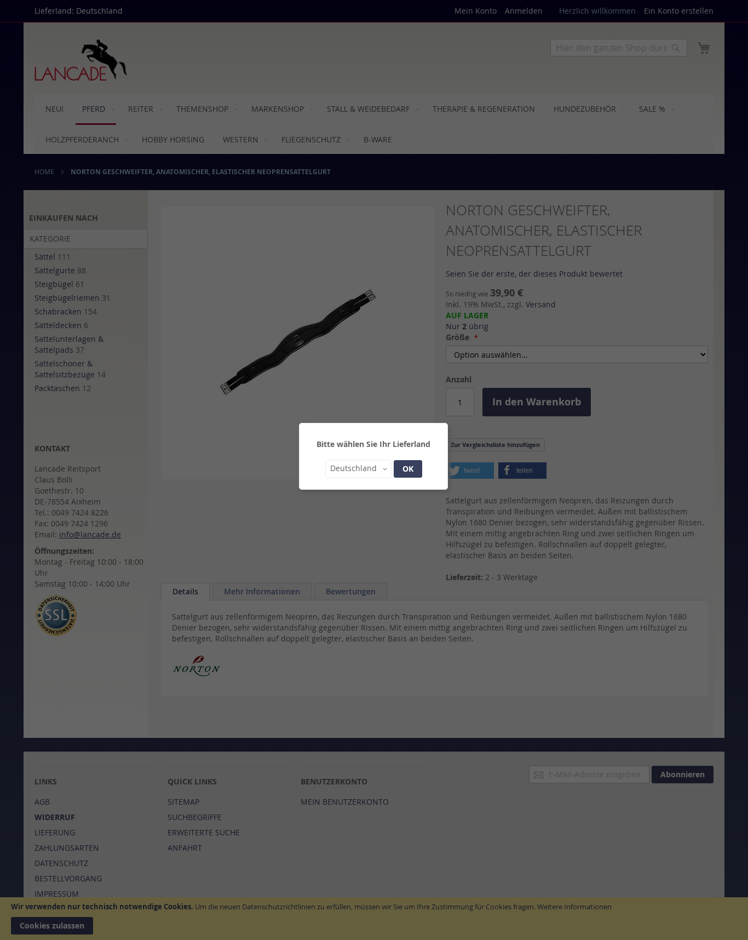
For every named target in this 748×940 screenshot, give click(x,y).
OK (407, 468)
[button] (358, 469)
